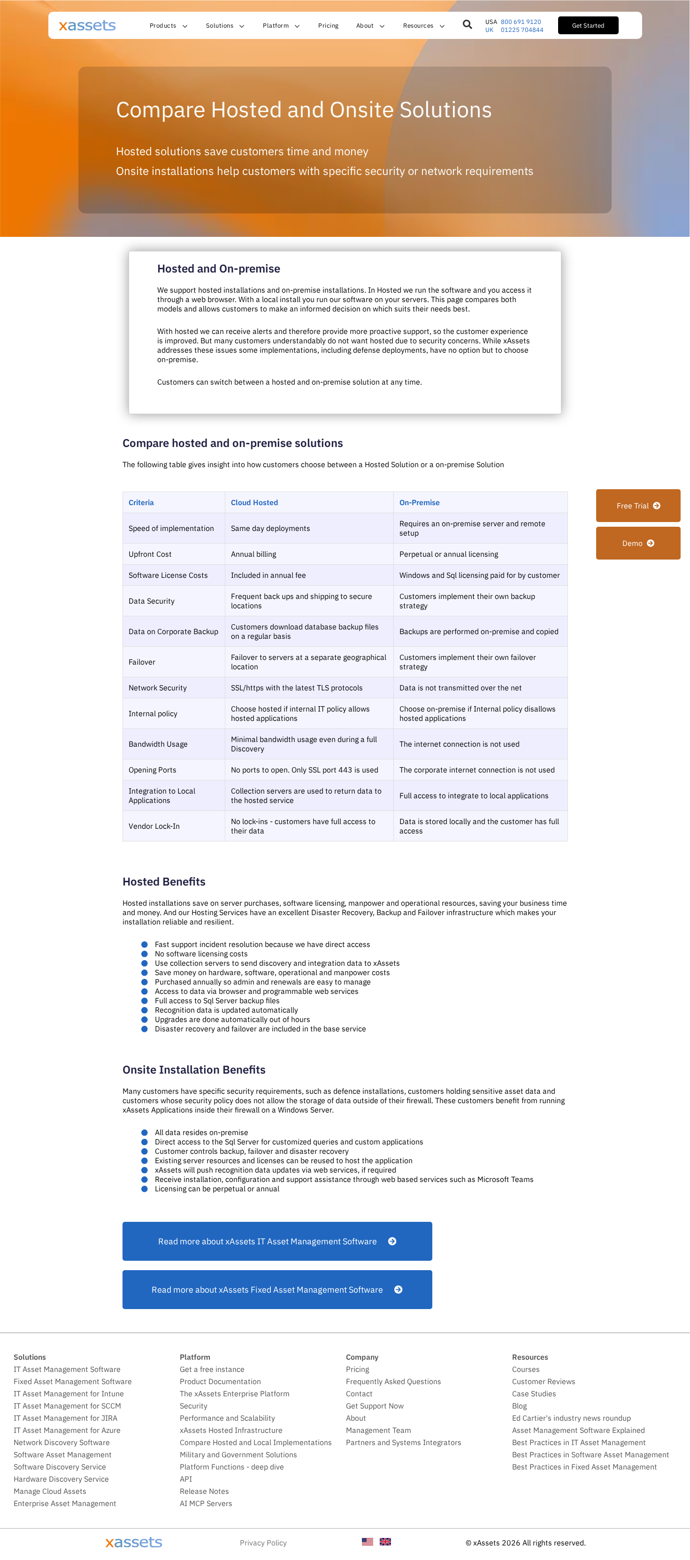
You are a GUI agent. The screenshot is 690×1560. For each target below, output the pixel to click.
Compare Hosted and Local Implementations (256, 1442)
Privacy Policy (263, 1542)
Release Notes (204, 1491)
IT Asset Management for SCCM (67, 1405)
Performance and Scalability (227, 1418)
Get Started (588, 25)
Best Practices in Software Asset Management (590, 1454)
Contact (359, 1393)
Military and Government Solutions (238, 1454)
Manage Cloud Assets (50, 1491)
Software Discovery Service (60, 1466)
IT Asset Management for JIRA (65, 1418)
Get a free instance (212, 1369)
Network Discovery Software (62, 1442)
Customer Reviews (543, 1381)
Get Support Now (375, 1405)
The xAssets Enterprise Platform (235, 1393)
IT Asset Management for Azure (67, 1430)
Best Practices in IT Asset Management (579, 1442)
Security (193, 1405)
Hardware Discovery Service (61, 1479)
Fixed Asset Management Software (73, 1381)
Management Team (378, 1430)
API (186, 1479)
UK (489, 30)
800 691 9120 (521, 22)
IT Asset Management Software (67, 1369)
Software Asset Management (63, 1454)
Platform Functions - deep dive (232, 1466)
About (356, 1418)
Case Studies (534, 1393)
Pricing (328, 25)
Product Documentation (220, 1381)
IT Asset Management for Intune (69, 1393)
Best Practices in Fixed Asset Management (584, 1466)
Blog (519, 1405)
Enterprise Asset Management (65, 1503)
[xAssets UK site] (385, 1543)
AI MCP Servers (206, 1503)
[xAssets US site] (368, 1543)
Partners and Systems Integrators (403, 1442)
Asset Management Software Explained (578, 1430)
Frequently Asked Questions (393, 1381)
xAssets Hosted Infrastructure (231, 1430)
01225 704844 (522, 30)
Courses (526, 1369)
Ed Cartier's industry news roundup (571, 1418)
